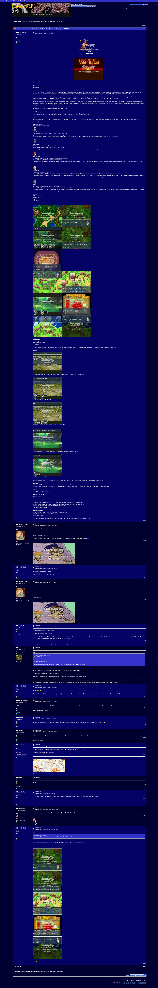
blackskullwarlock (23, 626)
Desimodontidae (22, 700)
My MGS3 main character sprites (40, 710)
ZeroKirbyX (21, 808)
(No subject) (38, 524)
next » (144, 23)
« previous (140, 23)
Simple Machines (142, 980)
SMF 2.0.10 (129, 980)
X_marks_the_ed (22, 524)
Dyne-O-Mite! (21, 32)
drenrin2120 (21, 717)
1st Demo (35, 485)
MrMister (20, 730)
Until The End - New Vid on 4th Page (44, 32)
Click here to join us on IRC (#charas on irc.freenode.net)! (134, 8)
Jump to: (127, 975)
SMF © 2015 (135, 980)
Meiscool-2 (20, 745)
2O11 (114, 982)
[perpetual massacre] (16, 714)
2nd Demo (35, 486)
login (76, 4)
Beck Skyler (21, 792)
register (80, 4)
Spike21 (19, 777)
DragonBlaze (21, 648)
